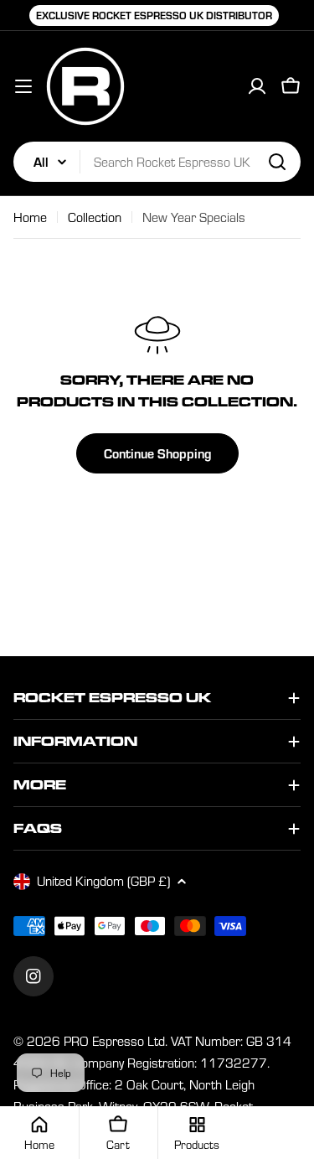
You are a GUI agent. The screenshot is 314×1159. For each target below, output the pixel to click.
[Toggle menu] (23, 86)
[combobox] (157, 162)
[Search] (277, 162)
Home (30, 217)
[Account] (257, 86)
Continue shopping (157, 453)
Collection (94, 217)
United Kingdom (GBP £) (103, 880)
